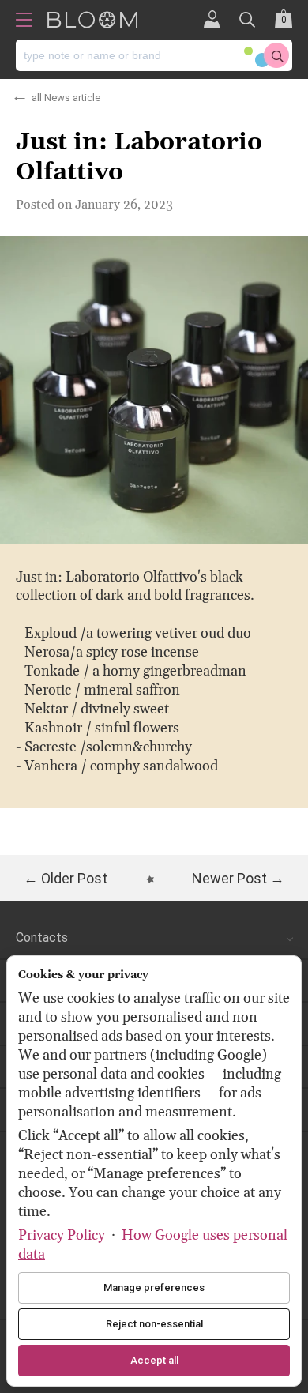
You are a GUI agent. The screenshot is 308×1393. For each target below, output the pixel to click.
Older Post (74, 878)
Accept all (154, 1360)
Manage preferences (154, 1287)
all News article (66, 95)
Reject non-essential (154, 1324)
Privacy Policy (61, 1235)
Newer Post (229, 878)
